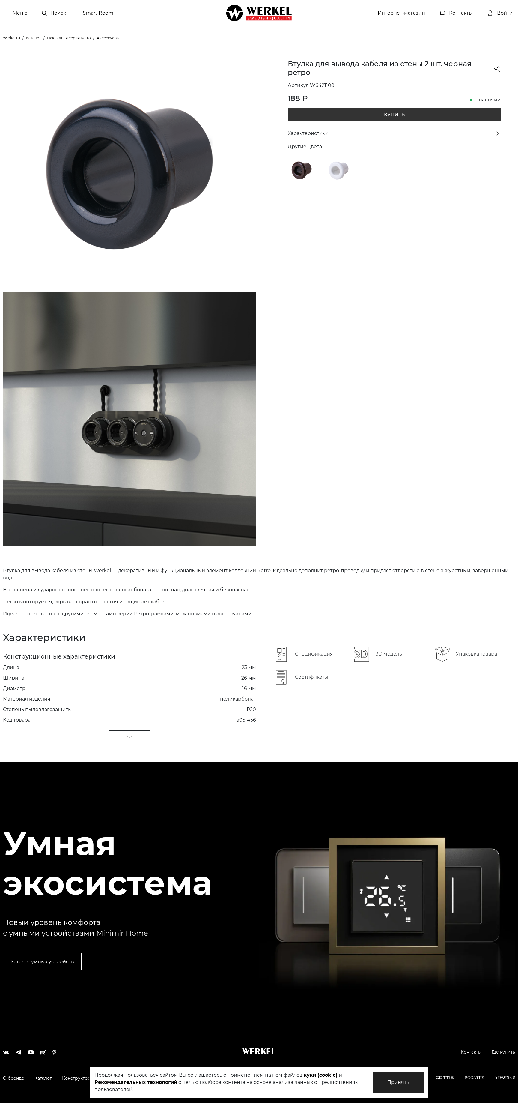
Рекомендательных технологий (135, 1082)
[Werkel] (259, 13)
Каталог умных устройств (42, 961)
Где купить (503, 1052)
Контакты (471, 1052)
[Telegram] (18, 1050)
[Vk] (6, 1050)
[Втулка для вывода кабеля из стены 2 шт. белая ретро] (339, 169)
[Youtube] (31, 1050)
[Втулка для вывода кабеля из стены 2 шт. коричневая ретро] (301, 169)
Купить (394, 115)
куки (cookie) (321, 1075)
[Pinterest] (54, 1050)
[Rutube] (43, 1050)
